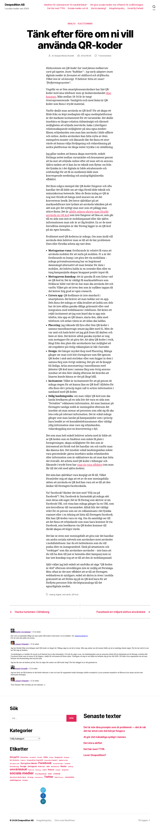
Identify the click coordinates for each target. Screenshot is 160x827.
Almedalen (24, 757)
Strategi (30, 777)
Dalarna (23, 760)
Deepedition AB (15, 4)
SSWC (50, 774)
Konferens (55, 766)
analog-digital (55, 594)
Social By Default (135, 8)
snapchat (65, 770)
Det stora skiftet (93, 743)
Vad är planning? (98, 8)
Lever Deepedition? (95, 755)
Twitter (48, 776)
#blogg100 (14, 757)
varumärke (69, 777)
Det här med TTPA (56, 8)
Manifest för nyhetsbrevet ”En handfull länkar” (65, 5)
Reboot (51, 770)
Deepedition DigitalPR (35, 760)
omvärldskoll (18, 769)
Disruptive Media (29, 763)
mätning (70, 766)
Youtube (25, 780)
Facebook (45, 763)
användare (33, 757)
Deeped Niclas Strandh (64, 56)
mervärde (66, 594)
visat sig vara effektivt (89, 464)
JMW (48, 766)
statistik (56, 774)
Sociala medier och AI (78, 8)
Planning (38, 770)
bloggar (66, 757)
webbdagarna (15, 780)
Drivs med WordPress (64, 820)
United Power (59, 777)
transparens (39, 777)
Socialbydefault (41, 774)
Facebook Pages (58, 763)
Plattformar (85, 23)
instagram (32, 766)
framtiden (68, 763)
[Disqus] (80, 657)
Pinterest (31, 770)
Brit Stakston (14, 760)
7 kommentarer (104, 56)
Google (23, 766)
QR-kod (75, 594)
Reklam (58, 770)
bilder (45, 757)
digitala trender (63, 760)
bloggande (59, 757)
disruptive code (14, 763)
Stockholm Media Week (18, 777)
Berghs (39, 757)
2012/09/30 (86, 56)
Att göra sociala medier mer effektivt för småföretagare (116, 5)
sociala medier (22, 773)
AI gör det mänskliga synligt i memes (105, 737)
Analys (71, 23)
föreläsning (14, 766)
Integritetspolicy (117, 8)
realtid (44, 770)
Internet (41, 766)
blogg (51, 757)
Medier (63, 766)
